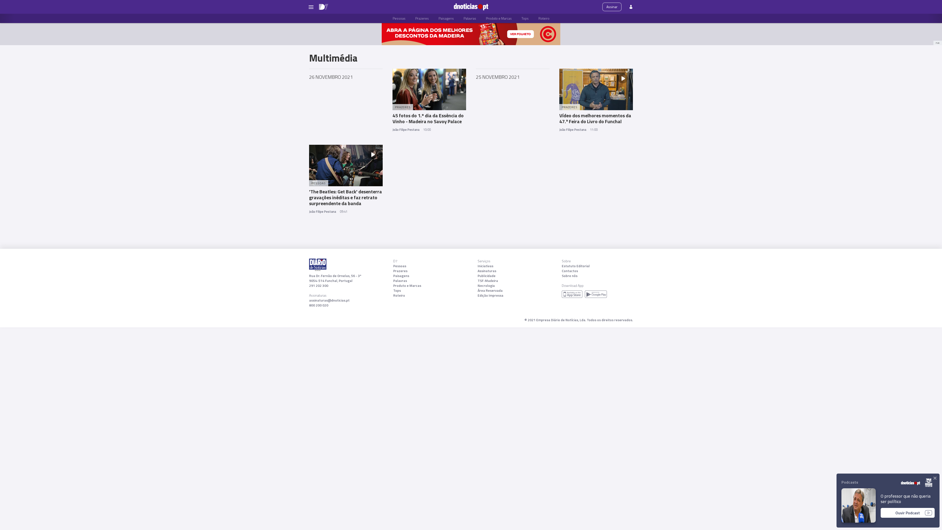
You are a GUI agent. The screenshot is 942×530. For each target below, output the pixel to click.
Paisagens (446, 18)
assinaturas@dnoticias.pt (329, 300)
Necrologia (486, 285)
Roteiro (544, 18)
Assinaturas (487, 270)
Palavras (470, 18)
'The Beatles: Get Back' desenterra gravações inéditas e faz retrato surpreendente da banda (345, 197)
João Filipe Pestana (405, 129)
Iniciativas (485, 266)
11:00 (594, 129)
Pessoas (399, 18)
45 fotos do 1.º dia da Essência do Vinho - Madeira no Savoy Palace (428, 118)
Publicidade (487, 275)
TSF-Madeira (488, 280)
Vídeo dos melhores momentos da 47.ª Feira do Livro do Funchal (595, 118)
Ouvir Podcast (907, 513)
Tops (525, 18)
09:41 (343, 211)
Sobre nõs (569, 275)
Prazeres (422, 18)
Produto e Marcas (499, 18)
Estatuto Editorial (576, 266)
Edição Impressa (490, 295)
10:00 (427, 129)
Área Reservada (490, 290)
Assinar (611, 6)
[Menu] (311, 6)
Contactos (570, 270)
